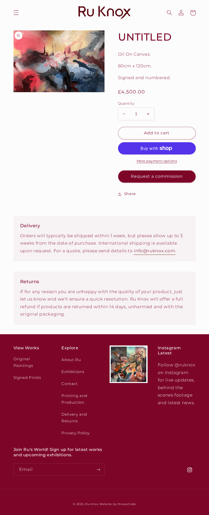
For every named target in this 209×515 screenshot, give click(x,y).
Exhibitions (72, 371)
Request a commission (157, 176)
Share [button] (130, 193)
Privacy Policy (75, 433)
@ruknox (185, 364)
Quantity (126, 103)
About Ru (71, 359)
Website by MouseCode (117, 504)
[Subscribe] (98, 469)
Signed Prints (27, 377)
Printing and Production (74, 399)
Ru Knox (91, 504)
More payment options (157, 161)
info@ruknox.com (154, 250)
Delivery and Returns (74, 417)
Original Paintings (23, 362)
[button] (19, 13)
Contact (69, 383)
